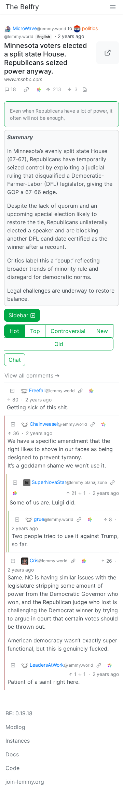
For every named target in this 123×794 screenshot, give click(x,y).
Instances (17, 740)
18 (13, 89)
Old (58, 344)
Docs (12, 754)
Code (12, 768)
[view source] (84, 89)
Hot (14, 331)
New (102, 331)
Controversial (68, 331)
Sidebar (18, 315)
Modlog (15, 726)
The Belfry (22, 7)
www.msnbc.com (23, 79)
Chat (15, 359)
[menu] (113, 7)
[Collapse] (12, 390)
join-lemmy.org (24, 781)
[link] (26, 89)
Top (35, 331)
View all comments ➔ (31, 375)
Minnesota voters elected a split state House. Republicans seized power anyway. (45, 58)
